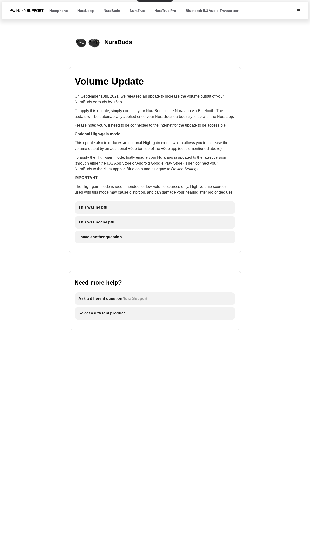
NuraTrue (137, 11)
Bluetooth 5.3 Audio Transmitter (212, 11)
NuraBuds (112, 11)
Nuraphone (58, 11)
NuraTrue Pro (165, 11)
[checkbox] (155, 207)
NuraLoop (86, 11)
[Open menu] (298, 10)
